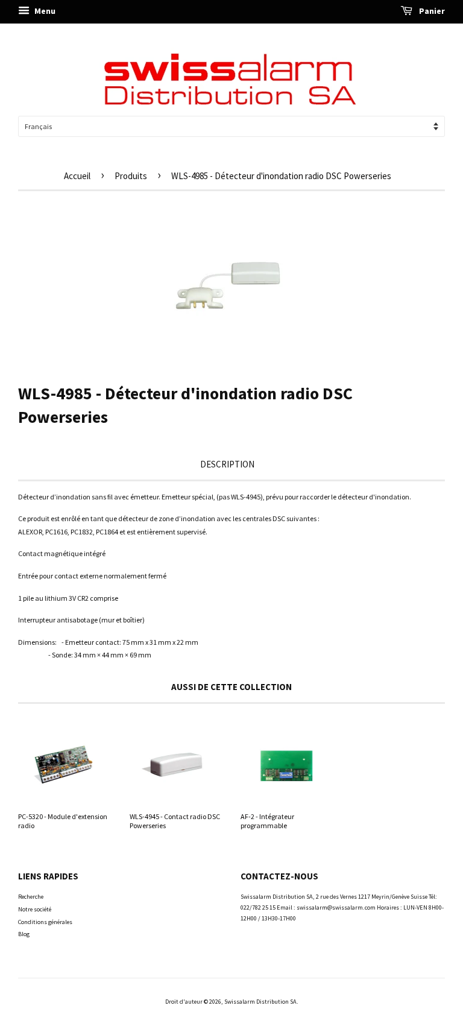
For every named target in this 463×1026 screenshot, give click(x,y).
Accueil (77, 176)
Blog (24, 934)
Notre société (34, 909)
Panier (431, 10)
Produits (131, 176)
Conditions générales (45, 922)
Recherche (30, 897)
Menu (44, 10)
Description (227, 464)
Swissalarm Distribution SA (260, 1001)
